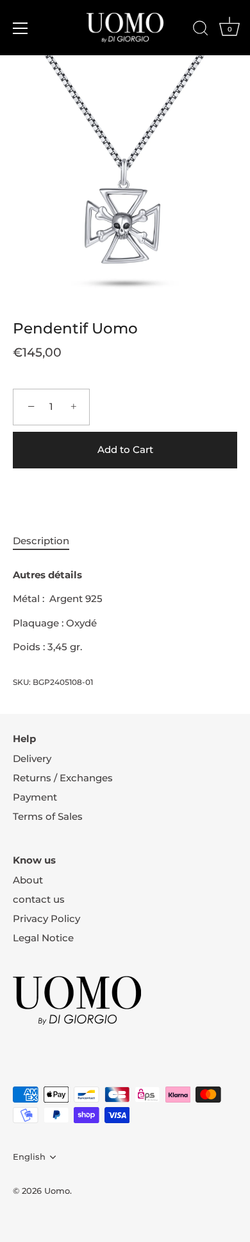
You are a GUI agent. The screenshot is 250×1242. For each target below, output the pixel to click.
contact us (39, 899)
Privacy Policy (46, 918)
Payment (35, 797)
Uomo (57, 1191)
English (29, 1157)
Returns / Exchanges (63, 778)
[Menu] (20, 28)
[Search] (201, 30)
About (28, 880)
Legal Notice (43, 938)
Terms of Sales (48, 816)
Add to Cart (125, 449)
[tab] (47, 541)
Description (41, 541)
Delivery (32, 758)
